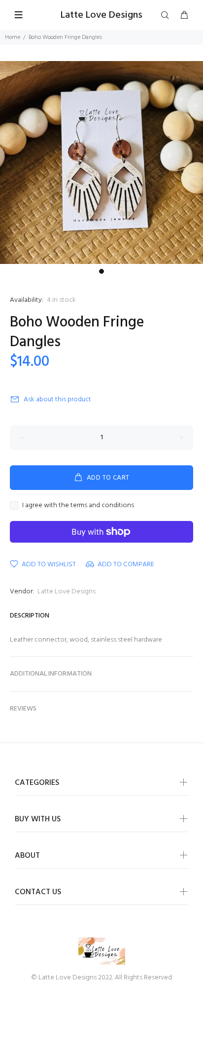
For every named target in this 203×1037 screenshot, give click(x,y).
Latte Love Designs (66, 591)
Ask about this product (57, 399)
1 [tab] (101, 271)
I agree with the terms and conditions (78, 505)
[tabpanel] (101, 162)
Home (12, 37)
